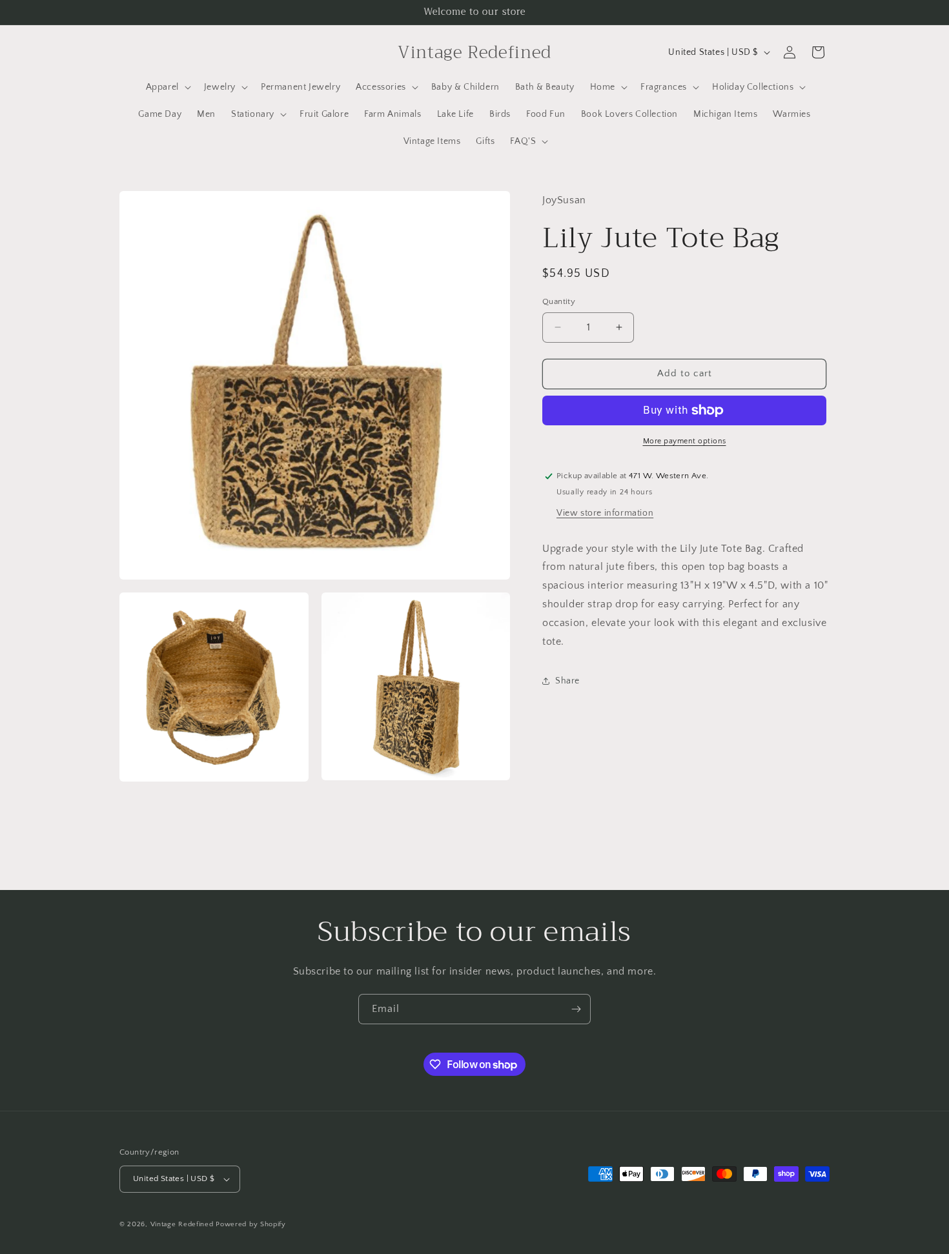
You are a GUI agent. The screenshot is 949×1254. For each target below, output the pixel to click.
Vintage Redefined (182, 1224)
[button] (167, 87)
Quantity (558, 301)
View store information (604, 512)
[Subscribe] (576, 1009)
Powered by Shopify (251, 1224)
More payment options (684, 441)
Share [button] (567, 681)
